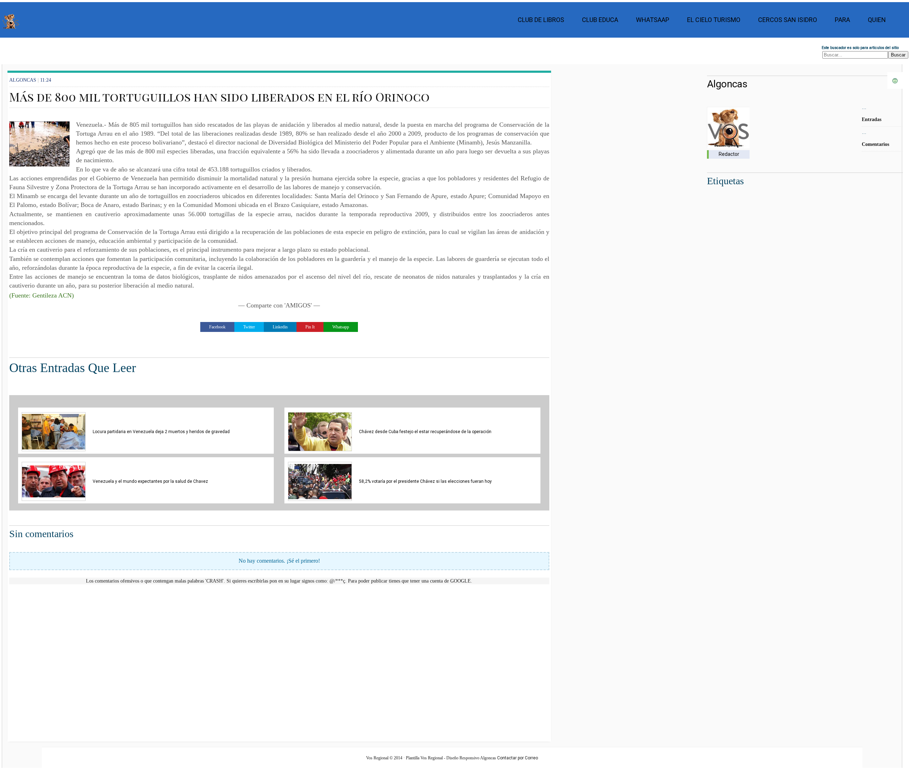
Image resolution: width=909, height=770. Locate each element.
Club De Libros (541, 19)
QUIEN (877, 19)
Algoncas (727, 84)
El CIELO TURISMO (713, 19)
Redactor (729, 154)
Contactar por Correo (517, 757)
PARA (842, 19)
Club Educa (600, 19)
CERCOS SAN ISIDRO (787, 19)
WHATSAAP (652, 19)
